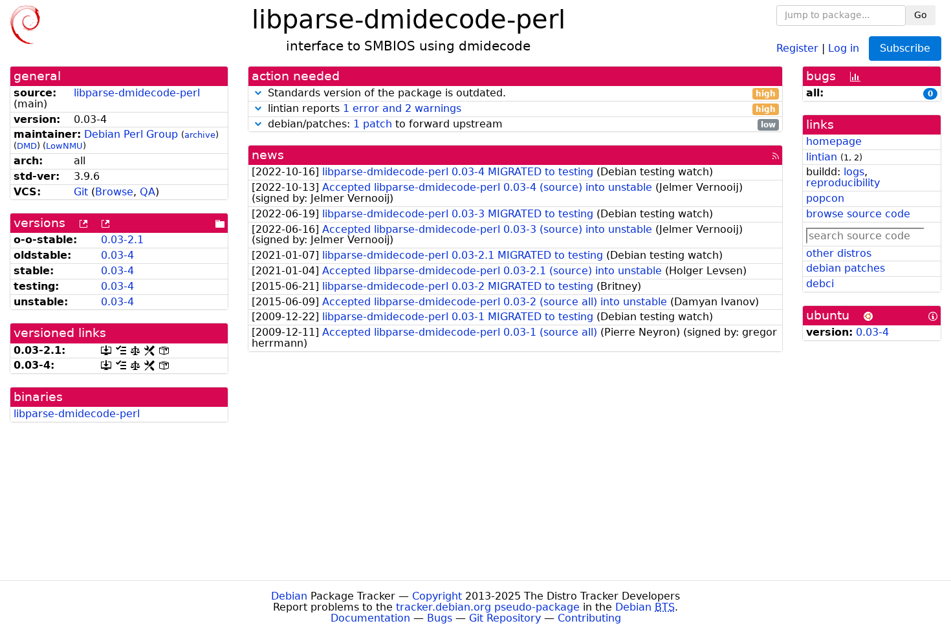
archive (199, 135)
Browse (114, 192)
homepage (834, 141)
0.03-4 (117, 255)
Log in (843, 47)
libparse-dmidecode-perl (137, 93)
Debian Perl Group (131, 134)
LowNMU (64, 146)
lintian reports (520, 108)
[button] (258, 93)
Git (81, 192)
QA (147, 192)
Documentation (370, 618)
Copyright (437, 596)
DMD (27, 146)
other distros (838, 253)
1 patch (372, 124)
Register (797, 47)
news (268, 154)
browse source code (858, 214)
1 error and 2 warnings (402, 108)
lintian (821, 157)
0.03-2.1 (122, 240)
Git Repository (505, 618)
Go (920, 15)
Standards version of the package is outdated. (520, 93)
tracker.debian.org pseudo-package (488, 607)
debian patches (845, 268)
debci (820, 283)
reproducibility (843, 183)
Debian (289, 596)
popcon (825, 198)
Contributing (589, 618)
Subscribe (905, 48)
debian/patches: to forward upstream (520, 124)
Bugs (439, 618)
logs (854, 172)
